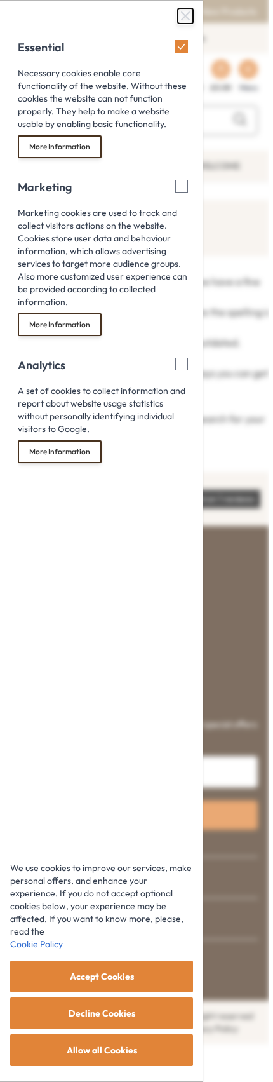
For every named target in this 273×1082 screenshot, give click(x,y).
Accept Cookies (102, 976)
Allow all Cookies (102, 1050)
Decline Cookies (102, 1013)
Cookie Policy (36, 944)
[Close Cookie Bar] (185, 16)
